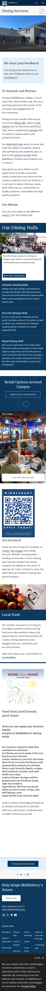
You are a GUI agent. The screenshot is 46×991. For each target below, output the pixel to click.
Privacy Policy (28, 986)
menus (5, 215)
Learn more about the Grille (23, 477)
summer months (22, 155)
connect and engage (12, 550)
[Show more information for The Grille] (44, 413)
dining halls (20, 122)
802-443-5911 (19, 906)
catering (32, 130)
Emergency (6, 932)
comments (9, 77)
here (28, 802)
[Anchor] (38, 90)
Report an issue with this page (39, 935)
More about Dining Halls (14, 275)
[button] (37, 3)
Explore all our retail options (23, 394)
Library (26, 941)
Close (37, 958)
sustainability (9, 657)
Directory (16, 951)
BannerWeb (6, 948)
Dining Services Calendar (23, 863)
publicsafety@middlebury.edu (13, 909)
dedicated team (15, 144)
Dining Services (15, 11)
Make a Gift (11, 898)
